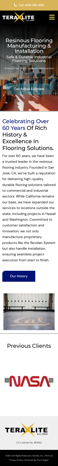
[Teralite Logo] (18, 13)
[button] (7, 380)
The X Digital (43, 460)
